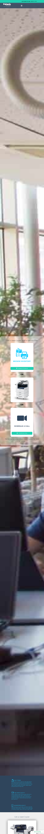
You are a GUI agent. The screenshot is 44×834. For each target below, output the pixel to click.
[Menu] (21, 5)
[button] (22, 433)
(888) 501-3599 (34, 1)
